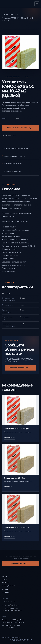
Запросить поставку (20, 564)
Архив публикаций (8, 586)
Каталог (4, 579)
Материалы (6, 583)
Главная (4, 576)
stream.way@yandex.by (10, 605)
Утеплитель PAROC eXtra (14, 478)
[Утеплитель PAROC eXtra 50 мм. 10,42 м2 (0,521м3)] (20, 52)
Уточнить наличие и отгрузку (20, 128)
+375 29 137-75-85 (9, 135)
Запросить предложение (20, 368)
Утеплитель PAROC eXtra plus (16, 528)
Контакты (5, 589)
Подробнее (9, 437)
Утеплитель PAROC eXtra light (16, 429)
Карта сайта (6, 592)
